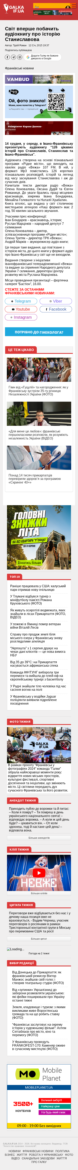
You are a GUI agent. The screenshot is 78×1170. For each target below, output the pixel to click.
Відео (15, 1158)
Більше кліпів (39, 893)
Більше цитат (39, 938)
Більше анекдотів (39, 837)
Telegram (22, 301)
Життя (22, 1154)
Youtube (22, 309)
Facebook (57, 309)
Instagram (22, 317)
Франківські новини (19, 68)
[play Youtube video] (39, 873)
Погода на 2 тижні (39, 953)
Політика (62, 1151)
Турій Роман (20, 45)
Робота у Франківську (46, 1154)
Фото (69, 1154)
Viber (57, 301)
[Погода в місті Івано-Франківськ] (39, 949)
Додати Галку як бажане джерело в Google (44, 57)
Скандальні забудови (38, 1158)
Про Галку (39, 1162)
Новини (15, 1151)
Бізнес (10, 1154)
